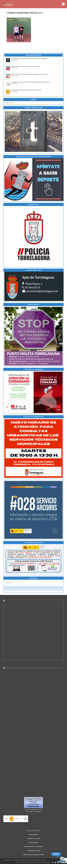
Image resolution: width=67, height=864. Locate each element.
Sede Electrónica (33, 834)
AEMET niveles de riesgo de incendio (33, 854)
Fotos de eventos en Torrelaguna (33, 846)
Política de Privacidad (33, 862)
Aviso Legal (24, 862)
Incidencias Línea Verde (33, 838)
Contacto (17, 862)
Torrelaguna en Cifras (33, 850)
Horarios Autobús (34, 842)
